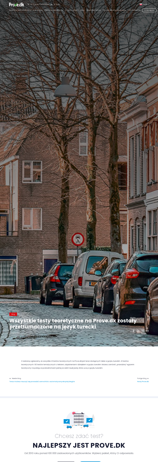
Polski (144, 4)
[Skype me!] (138, 331)
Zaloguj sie (150, 10)
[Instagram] (142, 331)
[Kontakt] (51, 4)
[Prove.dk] (16, 4)
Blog (13, 314)
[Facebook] (133, 331)
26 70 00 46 (45, 4)
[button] (72, 10)
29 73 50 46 (34, 4)
